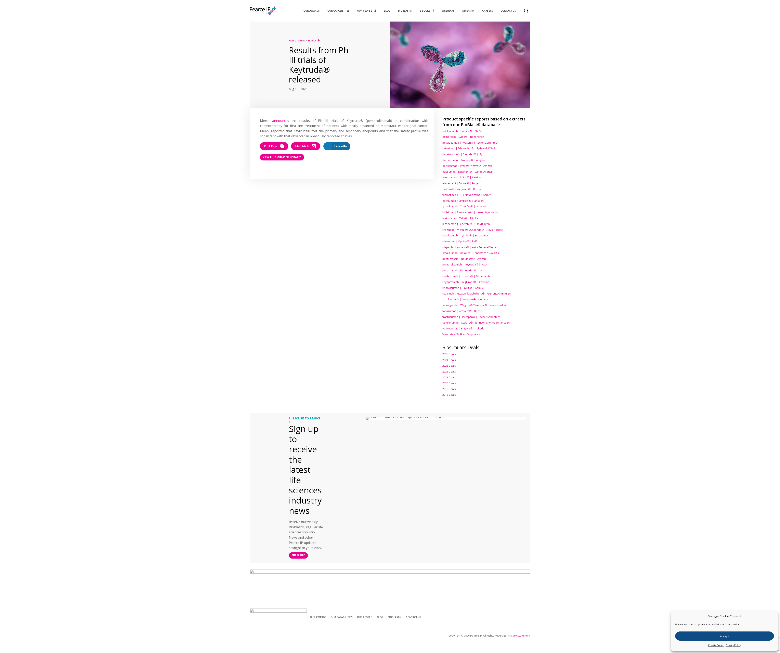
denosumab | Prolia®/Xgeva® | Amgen (467, 166)
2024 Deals (449, 360)
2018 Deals (449, 394)
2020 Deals (449, 383)
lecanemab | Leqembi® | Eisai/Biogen (466, 224)
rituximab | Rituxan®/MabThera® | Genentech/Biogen (476, 293)
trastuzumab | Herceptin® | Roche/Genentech (471, 317)
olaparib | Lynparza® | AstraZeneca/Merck (469, 247)
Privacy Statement (519, 635)
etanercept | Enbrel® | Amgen (461, 183)
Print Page (271, 146)
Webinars (448, 10)
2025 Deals (449, 354)
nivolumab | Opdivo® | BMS (460, 241)
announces (280, 120)
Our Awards (311, 10)
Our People (364, 10)
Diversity (468, 10)
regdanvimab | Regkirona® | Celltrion (465, 282)
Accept (724, 636)
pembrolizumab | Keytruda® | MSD (464, 264)
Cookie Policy (716, 645)
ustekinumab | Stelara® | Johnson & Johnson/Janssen (476, 322)
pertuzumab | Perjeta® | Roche (462, 270)
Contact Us (508, 10)
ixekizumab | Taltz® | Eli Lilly (460, 218)
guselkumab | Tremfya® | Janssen (464, 206)
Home (292, 40)
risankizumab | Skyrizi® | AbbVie (463, 288)
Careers (487, 10)
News (301, 40)
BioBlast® (405, 10)
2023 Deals (449, 365)
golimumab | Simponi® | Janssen (463, 201)
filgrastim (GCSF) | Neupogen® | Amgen (467, 195)
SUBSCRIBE (298, 555)
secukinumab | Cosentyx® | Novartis (465, 299)
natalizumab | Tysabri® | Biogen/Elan (466, 235)
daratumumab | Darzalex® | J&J (462, 154)
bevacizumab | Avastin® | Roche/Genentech (470, 142)
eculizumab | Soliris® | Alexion (461, 177)
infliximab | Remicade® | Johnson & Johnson (470, 212)
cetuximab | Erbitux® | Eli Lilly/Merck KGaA (468, 148)
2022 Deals (449, 371)
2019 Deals (449, 389)
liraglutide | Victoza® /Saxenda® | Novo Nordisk (472, 230)
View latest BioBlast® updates (461, 334)
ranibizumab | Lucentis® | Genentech (466, 276)
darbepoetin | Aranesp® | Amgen (463, 160)
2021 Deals (449, 377)
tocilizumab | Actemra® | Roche (462, 311)
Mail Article (302, 146)
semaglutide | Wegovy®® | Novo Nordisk (474, 305)
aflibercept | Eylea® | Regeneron (463, 137)
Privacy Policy (733, 645)
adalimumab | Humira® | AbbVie (462, 131)
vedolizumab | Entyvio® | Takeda (463, 328)
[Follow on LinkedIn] (525, 617)
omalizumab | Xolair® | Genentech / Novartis (470, 253)
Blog (387, 10)
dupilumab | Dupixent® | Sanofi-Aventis (467, 171)
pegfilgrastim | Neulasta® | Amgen (464, 259)
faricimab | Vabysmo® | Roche (461, 189)
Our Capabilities (338, 10)
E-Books (425, 10)
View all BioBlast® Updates (282, 157)
